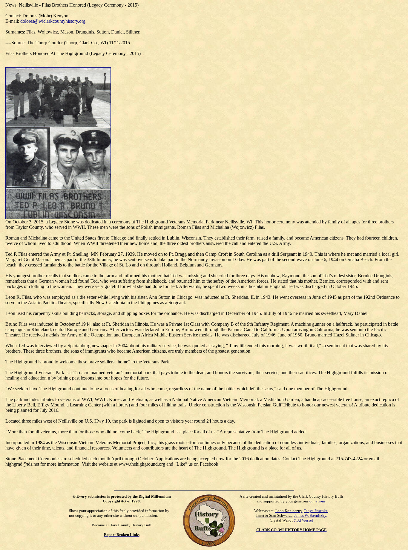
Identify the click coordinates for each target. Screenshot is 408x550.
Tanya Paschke (316, 510)
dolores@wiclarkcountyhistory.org (52, 21)
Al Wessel (305, 520)
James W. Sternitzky (310, 515)
